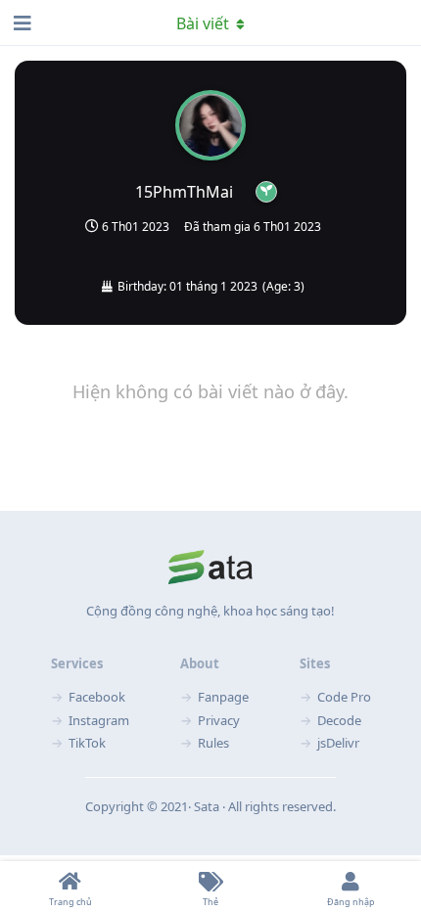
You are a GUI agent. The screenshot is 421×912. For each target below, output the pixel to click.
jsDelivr (338, 743)
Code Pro (344, 697)
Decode (339, 720)
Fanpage (223, 697)
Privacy (219, 720)
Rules (213, 743)
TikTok (87, 743)
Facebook (97, 697)
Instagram (99, 720)
